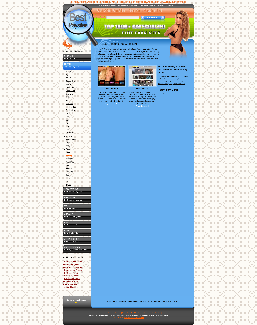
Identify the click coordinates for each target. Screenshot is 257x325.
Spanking (69, 172)
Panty (68, 146)
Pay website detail (111, 104)
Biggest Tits (70, 81)
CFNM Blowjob (71, 88)
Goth (67, 120)
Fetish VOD (70, 110)
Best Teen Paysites (72, 273)
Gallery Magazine (71, 287)
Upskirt (68, 181)
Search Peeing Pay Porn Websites (171, 84)
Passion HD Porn (71, 282)
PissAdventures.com (166, 94)
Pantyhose (70, 149)
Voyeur (68, 185)
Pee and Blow (112, 88)
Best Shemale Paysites (73, 270)
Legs (67, 130)
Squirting (69, 175)
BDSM (68, 71)
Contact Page (171, 301)
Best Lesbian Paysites (73, 267)
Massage (69, 136)
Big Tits (69, 78)
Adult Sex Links (113, 301)
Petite (68, 152)
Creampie (69, 94)
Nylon (68, 143)
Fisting (68, 113)
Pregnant (69, 159)
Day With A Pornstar (72, 279)
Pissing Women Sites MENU (169, 76)
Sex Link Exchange (147, 301)
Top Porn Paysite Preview (111, 313)
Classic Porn (70, 91)
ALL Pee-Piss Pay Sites (174, 81)
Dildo (67, 97)
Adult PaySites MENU (130, 313)
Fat (67, 101)
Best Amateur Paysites (73, 262)
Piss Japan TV (142, 88)
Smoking (69, 168)
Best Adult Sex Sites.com (134, 318)
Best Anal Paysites (71, 265)
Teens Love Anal (70, 284)
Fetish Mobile (71, 107)
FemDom (69, 104)
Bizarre (68, 84)
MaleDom (69, 133)
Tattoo (68, 178)
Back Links (160, 301)
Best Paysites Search (129, 301)
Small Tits (69, 165)
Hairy (68, 123)
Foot (67, 117)
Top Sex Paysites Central (151, 313)
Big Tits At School (71, 276)
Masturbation (71, 139)
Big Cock (69, 75)
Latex (68, 126)
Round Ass (70, 162)
